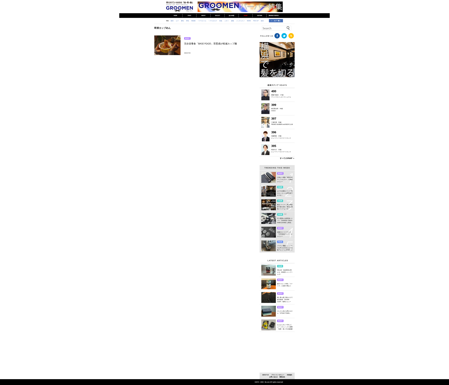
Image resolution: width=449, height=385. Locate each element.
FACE (189, 15)
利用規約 (289, 375)
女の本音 (231, 15)
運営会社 (282, 377)
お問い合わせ (273, 377)
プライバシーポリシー (277, 375)
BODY (203, 15)
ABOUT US (265, 375)
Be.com (267, 382)
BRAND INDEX (274, 15)
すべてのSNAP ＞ (287, 158)
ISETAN (259, 15)
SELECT (217, 15)
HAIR (175, 15)
